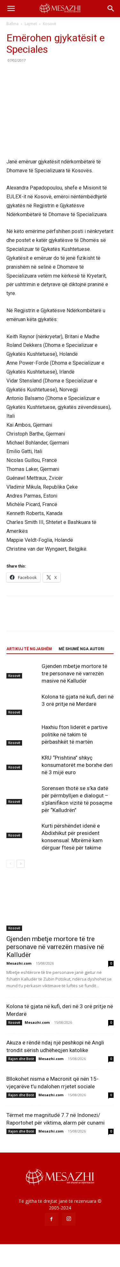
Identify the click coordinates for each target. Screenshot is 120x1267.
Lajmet (31, 23)
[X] (27, 74)
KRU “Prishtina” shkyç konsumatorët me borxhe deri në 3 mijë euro (77, 764)
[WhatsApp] (57, 74)
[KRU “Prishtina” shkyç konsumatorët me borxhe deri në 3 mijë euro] (22, 762)
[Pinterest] (42, 74)
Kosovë (49, 23)
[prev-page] (10, 864)
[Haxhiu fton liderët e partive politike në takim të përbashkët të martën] (22, 735)
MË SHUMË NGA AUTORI (81, 649)
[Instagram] (68, 1219)
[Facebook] (12, 74)
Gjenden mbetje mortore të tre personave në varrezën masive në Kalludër (74, 673)
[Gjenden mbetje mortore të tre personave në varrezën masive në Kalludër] (22, 670)
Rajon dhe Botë (21, 1059)
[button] (11, 8)
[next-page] (21, 864)
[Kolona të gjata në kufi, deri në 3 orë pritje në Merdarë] (22, 704)
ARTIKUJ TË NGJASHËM (29, 649)
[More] (72, 74)
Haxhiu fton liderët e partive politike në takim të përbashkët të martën (75, 734)
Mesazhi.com (18, 963)
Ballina (12, 23)
